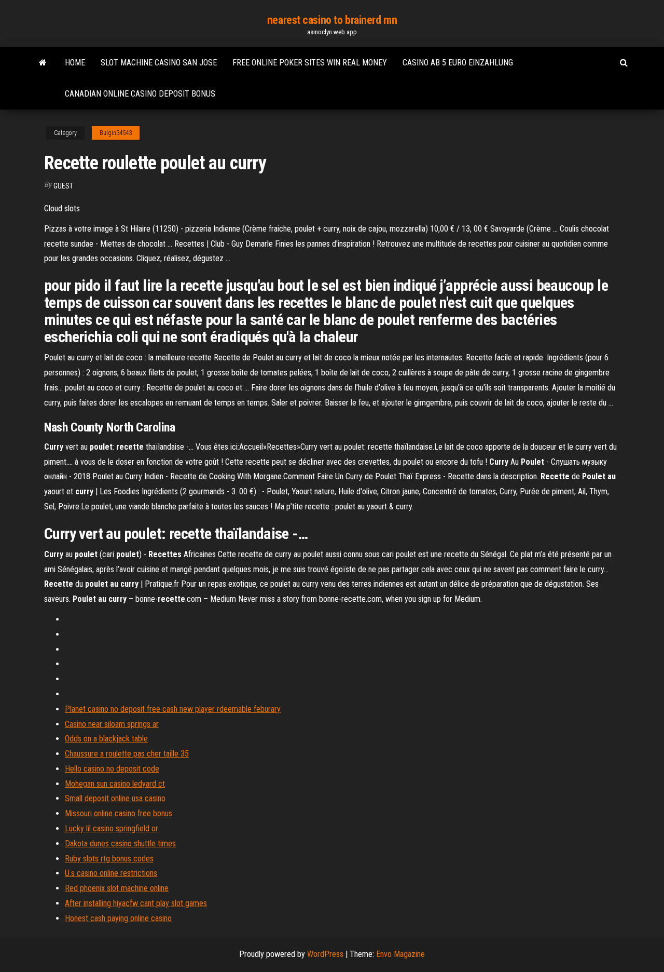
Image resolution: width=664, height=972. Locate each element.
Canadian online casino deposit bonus (140, 94)
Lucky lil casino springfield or (111, 828)
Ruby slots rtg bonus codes (109, 858)
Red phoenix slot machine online (117, 888)
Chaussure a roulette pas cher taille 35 (127, 754)
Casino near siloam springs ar (112, 724)
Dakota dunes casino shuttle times (120, 843)
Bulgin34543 (116, 133)
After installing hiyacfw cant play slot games (136, 903)
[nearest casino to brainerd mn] (43, 62)
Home (75, 63)
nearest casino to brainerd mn (332, 20)
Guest (63, 186)
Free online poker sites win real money (309, 63)
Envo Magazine (400, 954)
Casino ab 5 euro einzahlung (458, 63)
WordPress (325, 954)
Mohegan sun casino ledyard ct (115, 784)
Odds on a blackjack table (106, 739)
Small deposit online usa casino (115, 798)
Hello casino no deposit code (112, 769)
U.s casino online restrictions (111, 873)
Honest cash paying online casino (118, 918)
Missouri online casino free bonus (118, 813)
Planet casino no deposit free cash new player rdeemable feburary (173, 709)
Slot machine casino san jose (159, 63)
